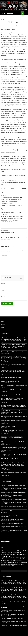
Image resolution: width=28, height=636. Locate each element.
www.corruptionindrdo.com (14, 205)
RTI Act (7, 564)
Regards (25, 562)
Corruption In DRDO (7, 13)
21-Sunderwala (4, 550)
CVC (2, 552)
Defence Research (5, 554)
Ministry (9, 559)
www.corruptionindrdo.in (6, 565)
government (21, 557)
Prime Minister (11, 562)
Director (17, 554)
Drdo (2, 19)
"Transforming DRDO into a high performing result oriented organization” (14, 237)
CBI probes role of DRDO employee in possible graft (13, 394)
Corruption (21, 550)
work (23, 564)
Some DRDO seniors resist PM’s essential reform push (14, 385)
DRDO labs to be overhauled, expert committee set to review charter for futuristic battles (13, 473)
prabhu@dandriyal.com (12, 201)
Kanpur (6, 559)
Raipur (16, 562)
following (16, 557)
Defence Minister (16, 552)
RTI (5, 564)
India (2, 559)
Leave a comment (21, 25)
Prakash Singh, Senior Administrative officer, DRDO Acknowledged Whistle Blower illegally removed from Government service (14, 449)
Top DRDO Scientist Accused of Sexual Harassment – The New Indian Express (12, 520)
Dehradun (12, 554)
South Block (16, 564)
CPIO (24, 550)
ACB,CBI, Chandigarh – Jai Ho (8, 426)
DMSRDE (23, 554)
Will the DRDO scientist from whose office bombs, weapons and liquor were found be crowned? (13, 411)
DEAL (6, 552)
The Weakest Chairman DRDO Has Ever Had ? (12, 352)
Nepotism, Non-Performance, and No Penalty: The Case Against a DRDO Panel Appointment (13, 365)
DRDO (6, 556)
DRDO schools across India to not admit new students (14, 416)
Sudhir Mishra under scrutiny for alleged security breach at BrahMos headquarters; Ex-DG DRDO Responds (12, 399)
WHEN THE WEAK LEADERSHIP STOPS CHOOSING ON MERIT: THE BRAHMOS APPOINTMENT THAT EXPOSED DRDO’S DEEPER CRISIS (13, 346)
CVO (4, 552)
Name (3, 283)
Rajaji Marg (21, 562)
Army (16, 550)
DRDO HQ (12, 557)
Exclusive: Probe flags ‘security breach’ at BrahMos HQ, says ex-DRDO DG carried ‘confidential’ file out (13, 406)
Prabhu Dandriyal (4, 562)
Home (2, 327)
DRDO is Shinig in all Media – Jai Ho (9, 458)
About (2, 321)
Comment (4, 255)
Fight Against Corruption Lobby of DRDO (11, 377)
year (13, 565)
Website (3, 296)
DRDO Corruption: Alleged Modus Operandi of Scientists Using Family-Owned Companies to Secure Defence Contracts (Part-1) (13, 371)
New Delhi (23, 559)
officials (13, 560)
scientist (11, 564)
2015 (13, 550)
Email (2, 290)
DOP (2, 557)
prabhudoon (12, 25)
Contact (3, 324)
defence (10, 552)
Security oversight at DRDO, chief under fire (11, 389)
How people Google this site (7, 231)
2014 (11, 550)
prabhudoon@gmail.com (7, 203)
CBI (18, 550)
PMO (21, 560)
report (2, 564)
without (20, 564)
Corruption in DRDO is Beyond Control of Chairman (13, 454)
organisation (17, 560)
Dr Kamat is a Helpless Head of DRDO (10, 381)
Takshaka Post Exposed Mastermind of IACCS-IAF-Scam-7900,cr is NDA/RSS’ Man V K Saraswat (13, 436)
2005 (9, 550)
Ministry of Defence (15, 559)
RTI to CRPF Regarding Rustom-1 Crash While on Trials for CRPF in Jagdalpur (12, 431)
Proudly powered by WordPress (7, 634)
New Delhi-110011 (6, 560)
